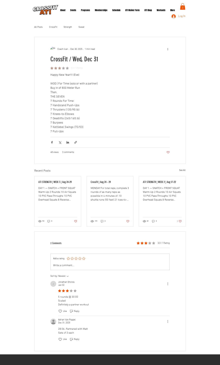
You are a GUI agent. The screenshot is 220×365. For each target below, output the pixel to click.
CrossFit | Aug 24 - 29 (101, 182)
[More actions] (168, 49)
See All (182, 170)
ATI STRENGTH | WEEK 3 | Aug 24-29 (55, 182)
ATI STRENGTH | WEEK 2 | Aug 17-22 (159, 182)
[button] (182, 6)
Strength (68, 27)
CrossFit (53, 27)
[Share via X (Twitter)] (59, 142)
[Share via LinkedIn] (67, 142)
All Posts (38, 27)
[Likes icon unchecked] (60, 311)
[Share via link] (75, 142)
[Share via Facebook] (51, 142)
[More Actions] (168, 284)
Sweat (81, 27)
